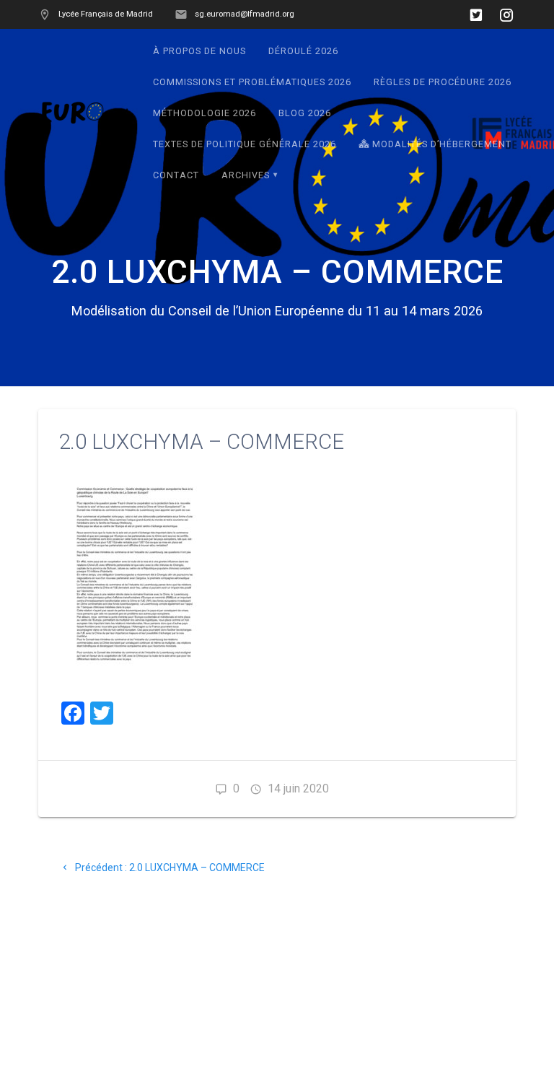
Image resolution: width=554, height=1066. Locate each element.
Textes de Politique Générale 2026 (244, 144)
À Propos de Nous (199, 50)
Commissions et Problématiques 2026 (252, 82)
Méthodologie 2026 (204, 113)
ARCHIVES (245, 175)
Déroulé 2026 (303, 50)
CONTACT (176, 175)
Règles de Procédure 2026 (442, 82)
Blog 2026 (304, 113)
